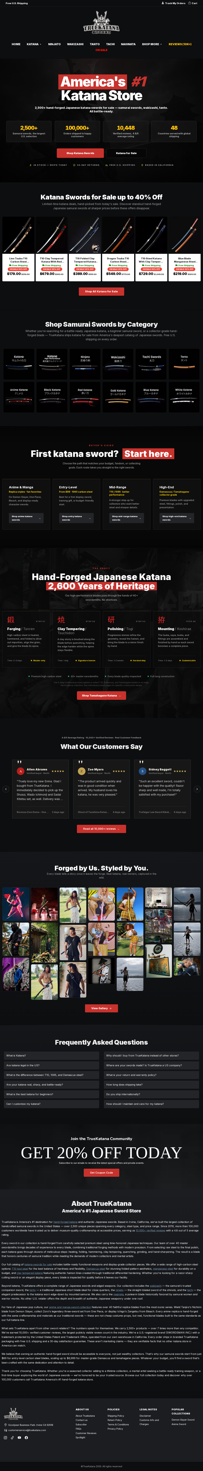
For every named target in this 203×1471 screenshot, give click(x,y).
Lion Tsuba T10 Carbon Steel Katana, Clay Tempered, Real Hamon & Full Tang (18, 260)
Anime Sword (179, 1424)
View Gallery (99, 1008)
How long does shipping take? (124, 1084)
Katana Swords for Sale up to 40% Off (102, 197)
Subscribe (81, 1424)
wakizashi (155, 1285)
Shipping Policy (116, 1415)
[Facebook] (26, 1437)
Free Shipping (20, 265)
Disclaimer (145, 1415)
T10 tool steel (20, 1268)
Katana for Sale (126, 153)
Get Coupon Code (101, 1172)
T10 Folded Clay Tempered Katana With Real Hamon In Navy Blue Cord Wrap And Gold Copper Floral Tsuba (84, 260)
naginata (118, 1294)
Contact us (82, 1420)
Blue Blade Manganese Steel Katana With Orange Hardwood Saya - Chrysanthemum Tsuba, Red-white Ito (184, 260)
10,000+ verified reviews (150, 1230)
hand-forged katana (65, 1222)
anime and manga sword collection (70, 1307)
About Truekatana (85, 1415)
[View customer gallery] (15, 904)
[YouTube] (19, 1437)
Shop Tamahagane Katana (101, 695)
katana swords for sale (38, 1264)
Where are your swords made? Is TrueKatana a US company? (144, 1065)
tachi (190, 1290)
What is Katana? (16, 1055)
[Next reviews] (197, 789)
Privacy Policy (115, 1428)
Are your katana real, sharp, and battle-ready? (34, 1084)
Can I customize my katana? (23, 1103)
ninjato (120, 1290)
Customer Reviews (86, 1433)
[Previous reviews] (5, 789)
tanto (32, 1290)
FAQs (78, 1428)
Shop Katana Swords (80, 153)
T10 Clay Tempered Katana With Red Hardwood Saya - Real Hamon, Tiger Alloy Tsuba (51, 260)
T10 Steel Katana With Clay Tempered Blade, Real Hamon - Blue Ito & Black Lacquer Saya (151, 260)
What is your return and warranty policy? (131, 1075)
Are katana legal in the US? (22, 1065)
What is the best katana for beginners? (29, 1094)
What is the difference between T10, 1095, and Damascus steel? (44, 1075)
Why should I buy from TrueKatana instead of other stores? (142, 1055)
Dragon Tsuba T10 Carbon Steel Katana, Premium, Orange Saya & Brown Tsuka (118, 260)
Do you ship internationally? (123, 1094)
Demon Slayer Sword (183, 1419)
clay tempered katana (30, 1273)
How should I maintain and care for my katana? (135, 1103)
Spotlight (80, 1437)
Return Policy (115, 1420)
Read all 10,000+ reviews (101, 828)
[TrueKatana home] (101, 24)
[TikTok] (12, 1437)
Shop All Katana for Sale (101, 291)
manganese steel (163, 1268)
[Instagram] (5, 1437)
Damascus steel (95, 1268)
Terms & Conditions (118, 1424)
